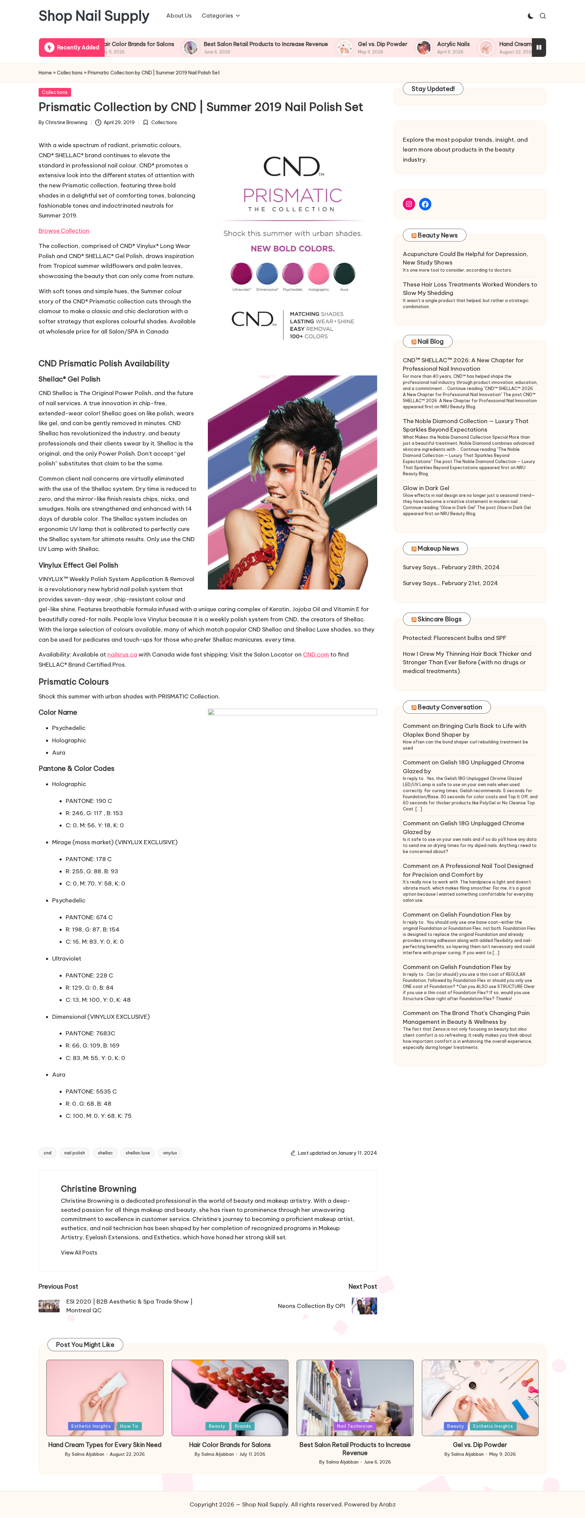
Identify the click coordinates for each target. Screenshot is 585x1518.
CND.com (316, 654)
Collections (70, 73)
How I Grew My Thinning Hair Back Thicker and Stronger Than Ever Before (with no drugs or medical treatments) (467, 662)
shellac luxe (138, 1152)
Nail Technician (355, 1426)
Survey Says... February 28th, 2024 (451, 567)
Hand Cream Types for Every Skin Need (509, 44)
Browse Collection (64, 230)
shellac (105, 1152)
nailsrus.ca (122, 654)
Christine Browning (98, 1188)
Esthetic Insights (91, 1426)
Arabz (387, 1504)
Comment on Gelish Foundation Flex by (457, 914)
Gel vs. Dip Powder (341, 44)
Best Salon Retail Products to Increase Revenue (225, 44)
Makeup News (438, 548)
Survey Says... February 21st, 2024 (450, 583)
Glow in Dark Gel (426, 488)
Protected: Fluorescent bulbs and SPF (454, 638)
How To (129, 1426)
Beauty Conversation (450, 707)
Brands (243, 1426)
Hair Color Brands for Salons (230, 1445)
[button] (79, 1252)
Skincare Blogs (440, 619)
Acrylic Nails (412, 44)
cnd (47, 1152)
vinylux (170, 1152)
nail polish (74, 1152)
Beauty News (438, 235)
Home (45, 73)
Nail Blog (430, 341)
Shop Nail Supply (94, 15)
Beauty (217, 1426)
